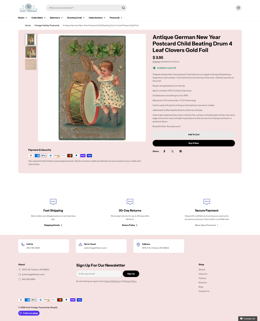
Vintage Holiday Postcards (46, 25)
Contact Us (249, 318)
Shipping (156, 61)
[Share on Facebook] (164, 151)
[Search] (123, 7)
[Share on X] (172, 151)
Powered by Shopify (48, 307)
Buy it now (194, 143)
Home (28, 25)
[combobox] (86, 8)
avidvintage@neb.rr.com (33, 274)
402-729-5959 (28, 279)
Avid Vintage (32, 307)
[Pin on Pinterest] (180, 151)
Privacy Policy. (130, 281)
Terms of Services (112, 281)
